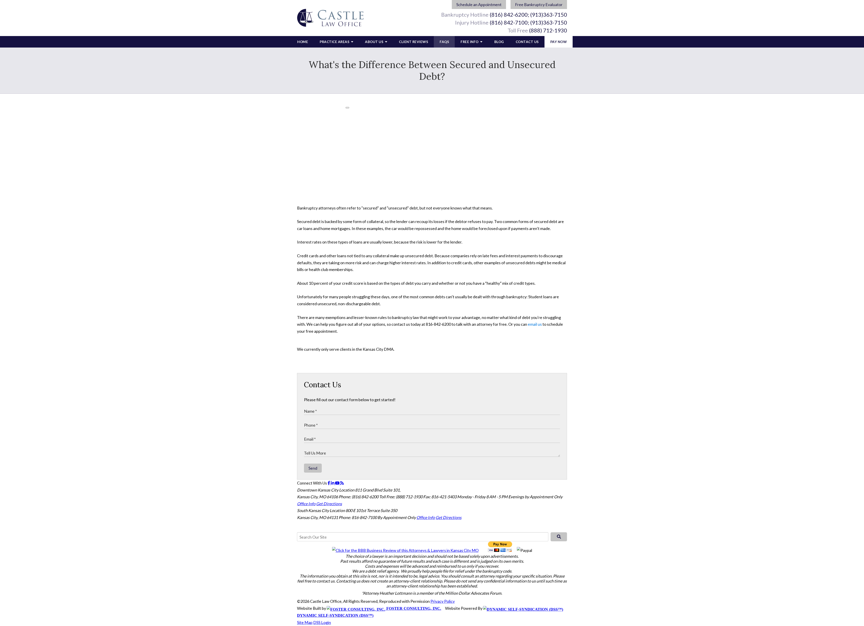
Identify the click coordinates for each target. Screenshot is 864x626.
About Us (374, 42)
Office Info (306, 503)
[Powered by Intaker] (825, 616)
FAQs (444, 42)
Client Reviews (413, 42)
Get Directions (329, 503)
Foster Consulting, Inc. (413, 608)
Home (302, 42)
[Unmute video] (784, 482)
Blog (499, 42)
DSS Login (322, 622)
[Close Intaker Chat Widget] (849, 482)
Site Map (305, 622)
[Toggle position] (839, 482)
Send (312, 468)
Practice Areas (335, 42)
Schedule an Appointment (479, 4)
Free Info (470, 42)
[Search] (559, 536)
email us (535, 324)
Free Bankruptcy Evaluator (538, 4)
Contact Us (527, 42)
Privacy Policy (442, 601)
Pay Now (558, 42)
